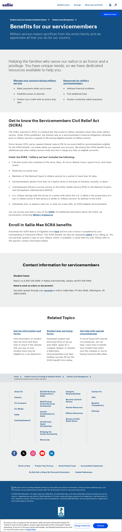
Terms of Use (24, 466)
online (89, 234)
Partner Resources (74, 407)
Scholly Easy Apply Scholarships (46, 424)
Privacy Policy (31, 529)
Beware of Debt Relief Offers (73, 420)
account (48, 290)
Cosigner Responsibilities (73, 392)
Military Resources (74, 413)
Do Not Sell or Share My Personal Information (49, 472)
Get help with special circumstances (92, 332)
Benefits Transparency (98, 404)
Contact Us (97, 391)
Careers (18, 397)
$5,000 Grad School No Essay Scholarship (47, 404)
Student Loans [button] (63, 5)
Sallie (16, 414)
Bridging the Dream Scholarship (48, 433)
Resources (45, 440)
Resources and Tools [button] (94, 5)
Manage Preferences (82, 526)
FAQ (93, 397)
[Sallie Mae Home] (7, 4)
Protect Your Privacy (44, 466)
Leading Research (22, 420)
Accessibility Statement (92, 466)
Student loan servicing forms (60, 332)
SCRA (51, 212)
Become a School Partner (73, 400)
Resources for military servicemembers (76, 82)
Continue (100, 526)
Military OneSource (43, 215)
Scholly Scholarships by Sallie (47, 414)
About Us (18, 391)
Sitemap (95, 411)
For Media (18, 409)
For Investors (20, 403)
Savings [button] (77, 5)
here (57, 231)
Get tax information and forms (27, 332)
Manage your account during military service (35, 82)
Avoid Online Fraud (67, 466)
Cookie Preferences (83, 472)
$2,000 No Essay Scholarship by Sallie (48, 393)
